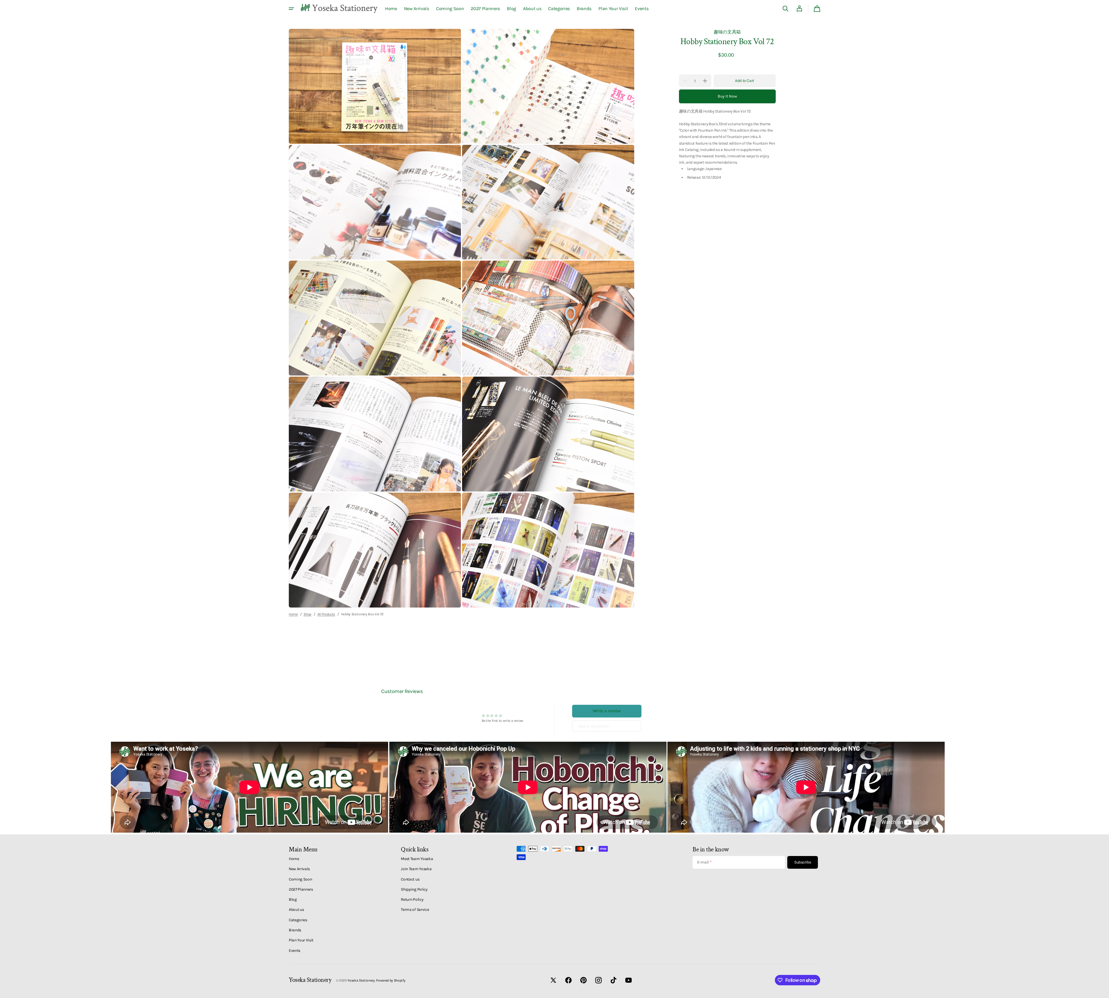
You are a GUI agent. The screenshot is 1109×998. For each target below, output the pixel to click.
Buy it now (727, 96)
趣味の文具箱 (727, 32)
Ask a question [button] (593, 726)
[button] (785, 8)
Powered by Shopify (390, 980)
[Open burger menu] (291, 8)
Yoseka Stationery (361, 980)
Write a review (607, 710)
